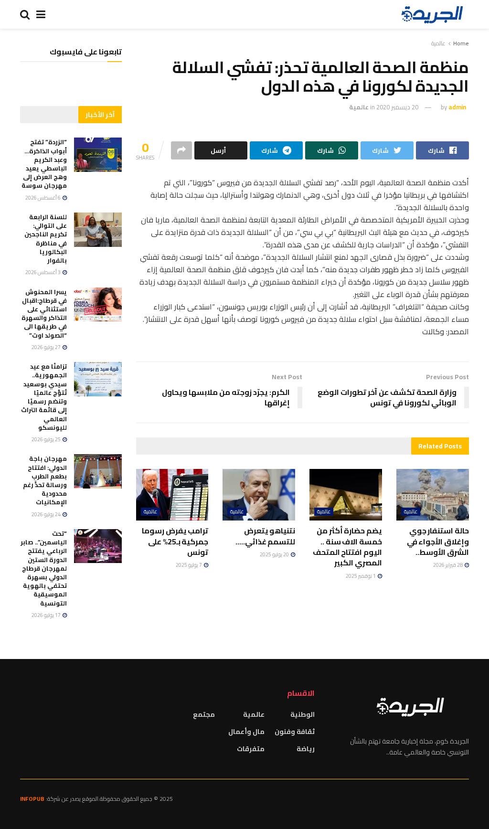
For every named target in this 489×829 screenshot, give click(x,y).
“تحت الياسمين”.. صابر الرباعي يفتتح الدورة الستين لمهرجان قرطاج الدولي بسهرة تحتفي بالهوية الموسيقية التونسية (44, 568)
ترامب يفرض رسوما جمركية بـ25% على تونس (175, 541)
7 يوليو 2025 (189, 565)
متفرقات (251, 749)
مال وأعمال (246, 731)
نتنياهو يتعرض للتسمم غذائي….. (265, 535)
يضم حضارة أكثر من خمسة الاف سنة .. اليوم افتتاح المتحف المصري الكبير (347, 546)
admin (457, 107)
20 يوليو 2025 (275, 554)
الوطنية (302, 714)
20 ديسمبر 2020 (397, 107)
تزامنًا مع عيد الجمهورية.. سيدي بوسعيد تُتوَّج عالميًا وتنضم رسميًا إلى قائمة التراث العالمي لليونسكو (44, 397)
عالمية (438, 43)
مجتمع (204, 714)
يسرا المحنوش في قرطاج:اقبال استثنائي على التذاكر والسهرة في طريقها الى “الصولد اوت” (44, 313)
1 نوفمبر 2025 (361, 576)
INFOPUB (32, 798)
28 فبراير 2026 (448, 565)
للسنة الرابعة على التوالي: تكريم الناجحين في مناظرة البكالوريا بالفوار (45, 238)
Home (461, 43)
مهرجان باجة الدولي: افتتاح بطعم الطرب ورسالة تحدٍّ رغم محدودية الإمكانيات (45, 480)
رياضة (306, 749)
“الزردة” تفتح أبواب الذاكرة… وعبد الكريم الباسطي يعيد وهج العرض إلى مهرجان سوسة (44, 163)
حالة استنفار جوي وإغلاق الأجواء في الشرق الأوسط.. (438, 541)
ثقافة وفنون (295, 731)
